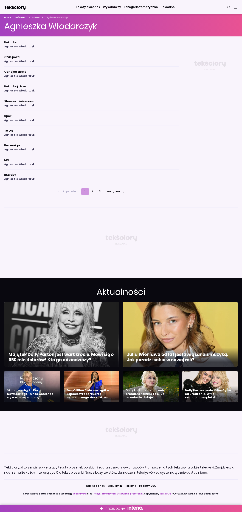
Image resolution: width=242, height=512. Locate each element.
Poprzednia (70, 191)
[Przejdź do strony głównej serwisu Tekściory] (15, 7)
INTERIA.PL (165, 493)
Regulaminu (79, 493)
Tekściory (20, 17)
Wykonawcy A (36, 17)
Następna (113, 191)
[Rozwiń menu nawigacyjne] (235, 7)
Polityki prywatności (104, 493)
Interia (7, 17)
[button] (88, 7)
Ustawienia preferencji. (130, 493)
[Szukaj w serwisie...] (228, 7)
